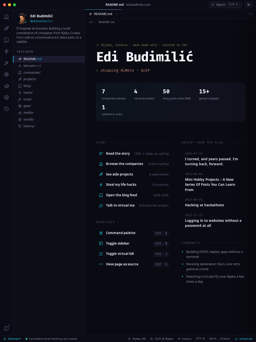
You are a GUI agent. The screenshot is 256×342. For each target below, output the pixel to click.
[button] (116, 14)
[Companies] (6, 17)
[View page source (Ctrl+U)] (250, 14)
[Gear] (6, 74)
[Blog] (6, 40)
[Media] (6, 86)
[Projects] (6, 28)
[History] (6, 109)
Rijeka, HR (139, 338)
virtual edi (245, 338)
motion (187, 338)
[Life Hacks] (6, 51)
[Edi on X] (248, 5)
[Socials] (6, 97)
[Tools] (6, 63)
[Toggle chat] (6, 328)
